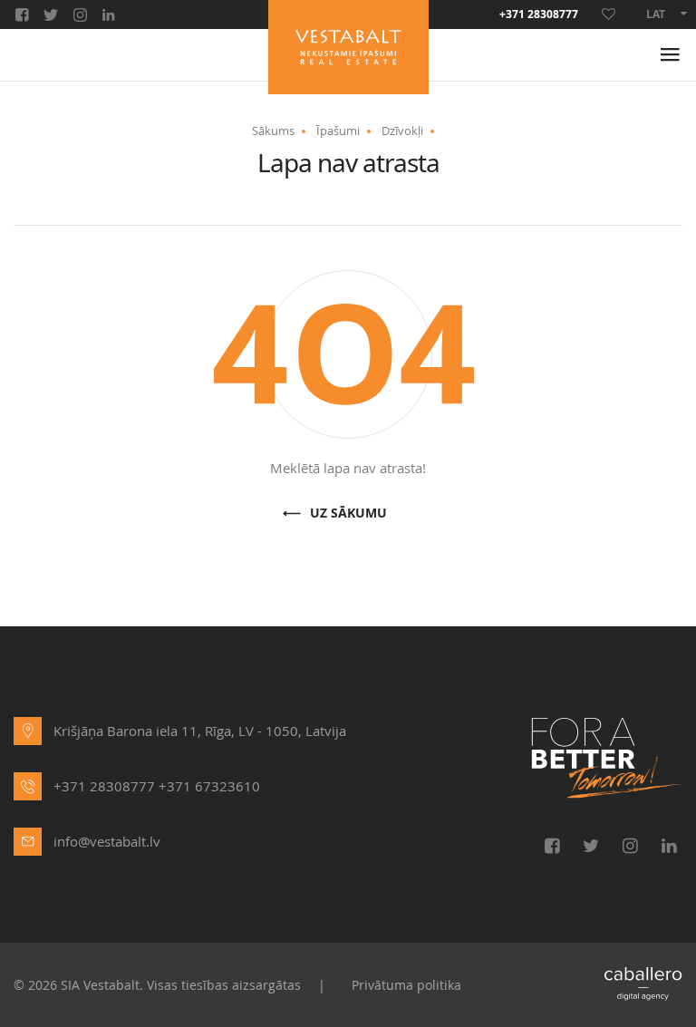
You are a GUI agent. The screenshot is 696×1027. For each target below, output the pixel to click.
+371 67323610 (209, 786)
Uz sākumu (348, 513)
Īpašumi (338, 130)
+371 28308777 (538, 14)
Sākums (273, 130)
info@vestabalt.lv (106, 841)
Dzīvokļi (402, 130)
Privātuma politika (406, 984)
